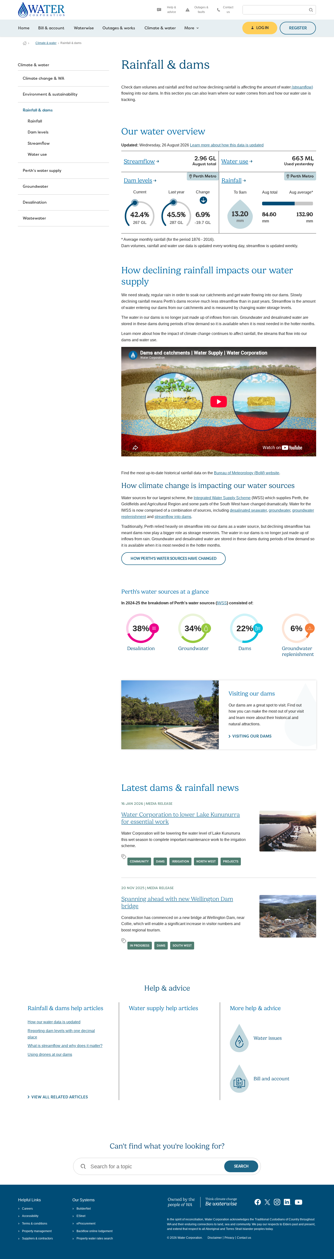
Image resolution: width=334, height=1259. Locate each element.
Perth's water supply (42, 170)
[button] (311, 9)
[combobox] (274, 9)
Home (24, 28)
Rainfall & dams (38, 110)
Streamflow (39, 143)
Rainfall (35, 121)
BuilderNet (83, 1208)
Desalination (35, 202)
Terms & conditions (34, 1223)
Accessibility (30, 1216)
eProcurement (86, 1223)
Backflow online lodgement (94, 1231)
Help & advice (171, 10)
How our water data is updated (54, 1022)
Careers (27, 1208)
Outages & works (118, 28)
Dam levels (38, 132)
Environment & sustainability (50, 94)
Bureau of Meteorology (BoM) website (246, 473)
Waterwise (84, 28)
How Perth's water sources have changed (173, 558)
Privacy (229, 1237)
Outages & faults (201, 10)
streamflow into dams (173, 517)
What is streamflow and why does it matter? (65, 1046)
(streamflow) (302, 87)
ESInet (81, 1216)
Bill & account (51, 28)
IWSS (222, 603)
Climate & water (160, 28)
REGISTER (298, 28)
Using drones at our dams (50, 1054)
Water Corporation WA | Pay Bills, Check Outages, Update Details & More (25, 43)
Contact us (228, 10)
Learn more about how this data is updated (227, 145)
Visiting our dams (251, 736)
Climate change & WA (43, 78)
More (189, 28)
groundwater (279, 510)
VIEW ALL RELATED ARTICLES (59, 1097)
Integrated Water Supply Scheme (222, 498)
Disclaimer (215, 1237)
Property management (37, 1231)
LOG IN (262, 27)
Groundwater (35, 186)
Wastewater (34, 218)
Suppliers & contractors (37, 1238)
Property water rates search (95, 1238)
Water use (37, 154)
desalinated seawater (248, 510)
